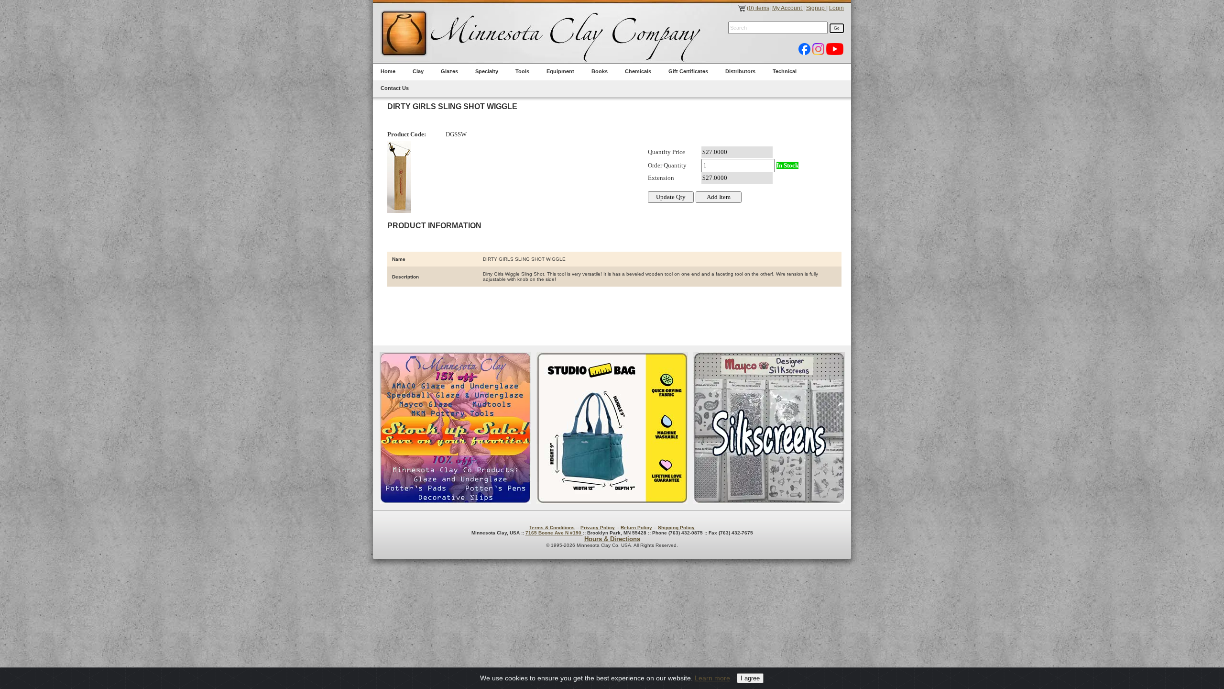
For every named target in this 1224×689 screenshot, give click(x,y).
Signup (816, 8)
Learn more (712, 678)
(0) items (758, 8)
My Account (787, 8)
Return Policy (636, 527)
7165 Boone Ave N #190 (554, 532)
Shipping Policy (676, 527)
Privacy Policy (597, 527)
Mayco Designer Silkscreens (769, 428)
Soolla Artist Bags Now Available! (612, 428)
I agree (750, 678)
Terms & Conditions (552, 527)
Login (836, 8)
